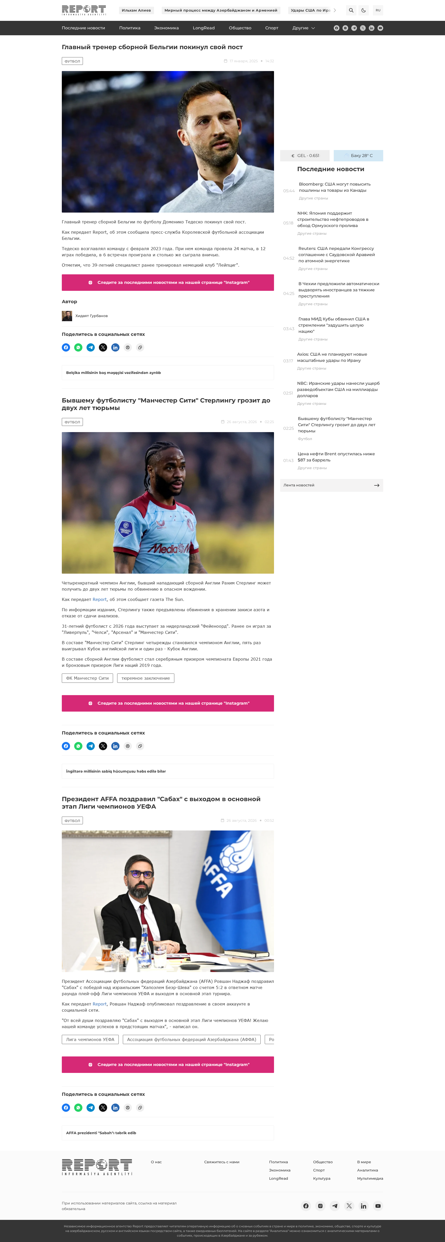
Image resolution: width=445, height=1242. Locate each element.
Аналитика (367, 1170)
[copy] (140, 347)
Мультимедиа (370, 1178)
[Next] (331, 10)
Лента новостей (299, 485)
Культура (321, 1178)
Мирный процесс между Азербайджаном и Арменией (221, 10)
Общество (323, 1162)
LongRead (278, 1178)
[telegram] (354, 28)
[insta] (345, 28)
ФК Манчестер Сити (87, 678)
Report (100, 599)
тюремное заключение (146, 678)
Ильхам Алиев (136, 10)
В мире (364, 1162)
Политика (278, 1162)
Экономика (279, 1170)
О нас (156, 1162)
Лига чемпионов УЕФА (90, 1039)
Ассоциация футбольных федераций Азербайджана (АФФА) (191, 1039)
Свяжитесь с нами (221, 1162)
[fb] (336, 28)
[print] (128, 347)
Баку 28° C (362, 155)
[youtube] (380, 28)
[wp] (78, 347)
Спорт (319, 1170)
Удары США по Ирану (313, 10)
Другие (301, 27)
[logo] (84, 10)
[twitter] (363, 28)
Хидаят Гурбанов (91, 315)
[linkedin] (371, 28)
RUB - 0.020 (308, 155)
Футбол (72, 61)
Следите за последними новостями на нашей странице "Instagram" (174, 282)
